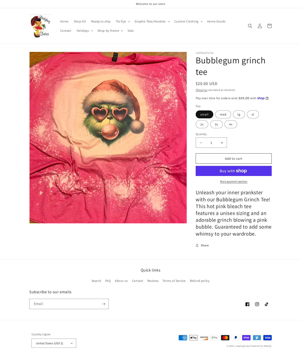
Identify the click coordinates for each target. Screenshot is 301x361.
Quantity (201, 134)
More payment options (233, 181)
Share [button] (205, 245)
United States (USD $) (49, 343)
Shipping (201, 90)
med (223, 114)
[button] (122, 21)
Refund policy (200, 281)
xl (253, 114)
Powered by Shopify (261, 346)
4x (230, 124)
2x (202, 124)
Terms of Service (174, 281)
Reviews (153, 281)
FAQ (108, 281)
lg (239, 114)
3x (216, 124)
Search (96, 281)
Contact (137, 281)
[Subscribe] (103, 304)
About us (121, 281)
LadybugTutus (242, 346)
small (204, 114)
